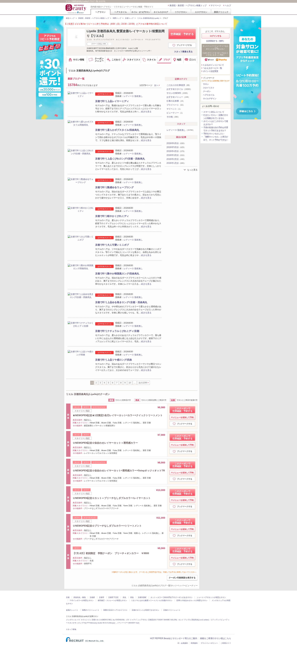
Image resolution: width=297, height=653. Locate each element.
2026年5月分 (176, 147)
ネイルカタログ (161, 12)
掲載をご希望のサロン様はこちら (215, 638)
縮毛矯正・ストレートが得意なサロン (112, 600)
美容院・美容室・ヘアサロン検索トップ (188, 5)
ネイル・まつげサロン (140, 12)
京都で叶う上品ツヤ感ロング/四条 (113, 359)
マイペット (174, 109)
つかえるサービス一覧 (212, 68)
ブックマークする (184, 45)
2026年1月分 (176, 163)
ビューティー (175, 113)
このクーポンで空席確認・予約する (182, 409)
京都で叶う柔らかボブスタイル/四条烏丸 (117, 130)
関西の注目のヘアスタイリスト (115, 610)
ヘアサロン (100, 12)
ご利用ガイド (226, 643)
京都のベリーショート (171, 610)
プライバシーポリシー (209, 643)
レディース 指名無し (133, 96)
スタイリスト (208, 88)
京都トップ (129, 18)
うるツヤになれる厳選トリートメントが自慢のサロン (151, 600)
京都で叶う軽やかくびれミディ (112, 216)
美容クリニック (221, 12)
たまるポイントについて (213, 65)
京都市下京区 (113, 597)
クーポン (207, 91)
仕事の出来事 (176, 101)
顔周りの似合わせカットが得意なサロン (192, 600)
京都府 (92, 597)
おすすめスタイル (179, 89)
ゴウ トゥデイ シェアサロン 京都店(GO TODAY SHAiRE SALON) (151, 620)
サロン (206, 84)
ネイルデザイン (209, 98)
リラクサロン (181, 12)
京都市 (101, 597)
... (134, 383)
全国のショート (72, 610)
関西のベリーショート (90, 610)
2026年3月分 (176, 155)
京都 (67, 597)
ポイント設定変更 (210, 71)
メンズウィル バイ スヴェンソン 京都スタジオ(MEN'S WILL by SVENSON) (95, 620)
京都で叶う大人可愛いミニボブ (112, 244)
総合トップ (70, 18)
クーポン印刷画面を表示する (182, 577)
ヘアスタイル (120, 12)
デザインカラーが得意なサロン (82, 600)
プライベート (176, 105)
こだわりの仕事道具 (179, 85)
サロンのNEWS (178, 93)
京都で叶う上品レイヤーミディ (112, 101)
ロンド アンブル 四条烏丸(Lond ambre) (193, 620)
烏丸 (124, 597)
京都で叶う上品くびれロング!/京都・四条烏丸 (120, 158)
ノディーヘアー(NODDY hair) (128, 623)
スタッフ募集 (71, 629)
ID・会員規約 (183, 643)
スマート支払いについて (213, 112)
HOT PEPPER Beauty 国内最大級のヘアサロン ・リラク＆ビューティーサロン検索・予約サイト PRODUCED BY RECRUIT (76, 8)
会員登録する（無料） (215, 41)
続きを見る (146, 111)
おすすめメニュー (178, 97)
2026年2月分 (176, 159)
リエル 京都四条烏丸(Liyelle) (148, 18)
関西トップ (117, 18)
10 (130, 383)
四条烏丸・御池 (80, 597)
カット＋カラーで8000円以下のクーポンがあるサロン (171, 597)
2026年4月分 (176, 151)
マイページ (216, 5)
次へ (156, 85)
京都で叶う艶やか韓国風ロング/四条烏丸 (117, 273)
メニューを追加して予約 (183, 417)
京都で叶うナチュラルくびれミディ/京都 (117, 331)
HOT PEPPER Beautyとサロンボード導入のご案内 (173, 638)
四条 (132, 597)
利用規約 (194, 643)
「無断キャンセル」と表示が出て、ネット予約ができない (215, 138)
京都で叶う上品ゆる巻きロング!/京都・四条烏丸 (121, 302)
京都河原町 (142, 597)
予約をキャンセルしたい (213, 133)
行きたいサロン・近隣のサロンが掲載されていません (215, 116)
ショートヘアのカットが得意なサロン (211, 597)
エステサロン (201, 12)
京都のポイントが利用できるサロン (145, 610)
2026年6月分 (176, 143)
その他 (173, 117)
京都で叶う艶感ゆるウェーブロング (114, 187)
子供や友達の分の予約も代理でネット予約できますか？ (215, 129)
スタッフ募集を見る (183, 51)
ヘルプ (228, 5)
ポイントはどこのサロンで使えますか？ (215, 123)
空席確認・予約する (182, 34)
